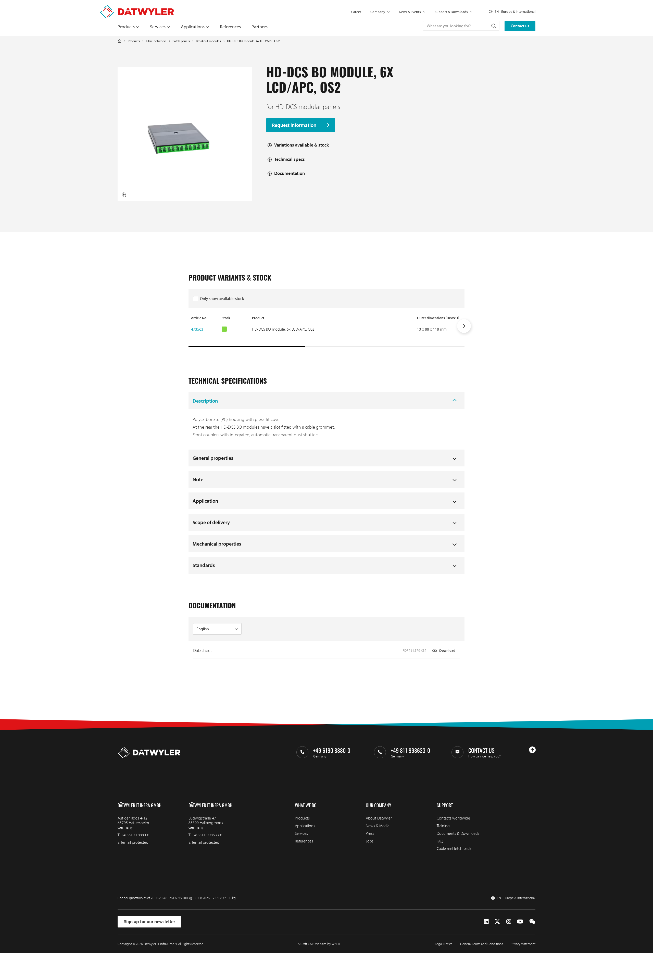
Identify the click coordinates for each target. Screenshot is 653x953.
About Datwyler (379, 818)
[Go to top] (532, 750)
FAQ (440, 840)
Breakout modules (208, 41)
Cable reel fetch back (454, 848)
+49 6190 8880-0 (135, 834)
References (230, 27)
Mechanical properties (217, 543)
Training (443, 825)
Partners (260, 27)
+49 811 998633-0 (207, 834)
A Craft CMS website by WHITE (319, 944)
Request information (294, 125)
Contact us (520, 25)
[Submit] (493, 25)
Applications (193, 27)
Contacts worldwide (453, 818)
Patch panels (181, 41)
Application (205, 501)
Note (198, 479)
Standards (204, 565)
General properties (213, 458)
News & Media (377, 825)
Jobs (369, 840)
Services (158, 27)
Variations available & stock (301, 145)
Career (356, 12)
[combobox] (461, 26)
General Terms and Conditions (481, 944)
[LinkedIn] (486, 921)
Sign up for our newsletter (149, 921)
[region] (326, 331)
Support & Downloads (451, 12)
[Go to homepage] (137, 7)
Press (370, 833)
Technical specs (289, 159)
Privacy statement (523, 944)
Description (205, 400)
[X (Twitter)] (497, 921)
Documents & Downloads (458, 833)
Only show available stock (222, 298)
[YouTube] (520, 921)
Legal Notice (444, 944)
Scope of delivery (211, 522)
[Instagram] (508, 921)
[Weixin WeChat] (532, 921)
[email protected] (135, 842)
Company (377, 12)
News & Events (410, 12)
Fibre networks (156, 41)
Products (126, 27)
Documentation (289, 173)
